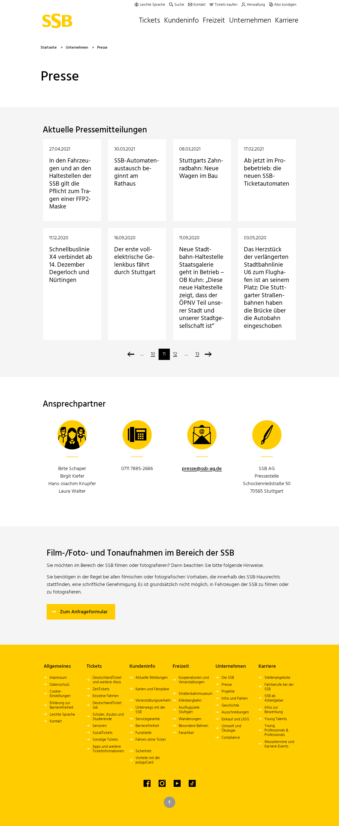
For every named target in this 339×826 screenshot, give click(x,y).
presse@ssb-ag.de (202, 469)
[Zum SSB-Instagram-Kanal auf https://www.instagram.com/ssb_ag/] (162, 783)
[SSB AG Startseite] (58, 21)
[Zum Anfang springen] (169, 802)
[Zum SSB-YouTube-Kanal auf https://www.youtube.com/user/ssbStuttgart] (177, 783)
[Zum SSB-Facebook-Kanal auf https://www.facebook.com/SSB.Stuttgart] (147, 783)
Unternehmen (77, 48)
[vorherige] (131, 354)
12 (175, 354)
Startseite (49, 48)
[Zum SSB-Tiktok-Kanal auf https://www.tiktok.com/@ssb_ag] (192, 783)
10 (153, 354)
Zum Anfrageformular (84, 612)
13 (197, 354)
